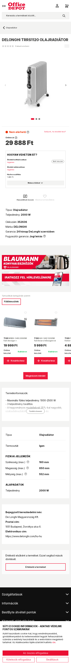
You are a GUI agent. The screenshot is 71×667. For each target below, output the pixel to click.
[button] (65, 85)
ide (53, 642)
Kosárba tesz (17, 360)
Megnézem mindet (35, 376)
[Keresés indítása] (63, 15)
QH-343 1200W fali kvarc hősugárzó (45, 339)
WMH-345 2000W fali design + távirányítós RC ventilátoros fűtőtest (15, 342)
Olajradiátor (11, 27)
